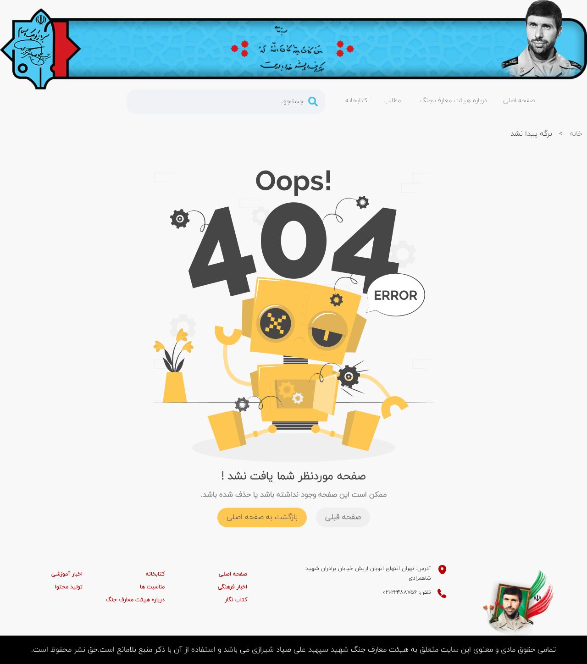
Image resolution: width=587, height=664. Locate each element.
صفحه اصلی (233, 574)
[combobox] (226, 101)
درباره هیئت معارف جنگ (135, 599)
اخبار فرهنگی (232, 587)
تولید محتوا (69, 587)
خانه (576, 134)
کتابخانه (155, 574)
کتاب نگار (236, 599)
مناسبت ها (152, 587)
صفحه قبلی (343, 517)
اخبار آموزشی (67, 574)
